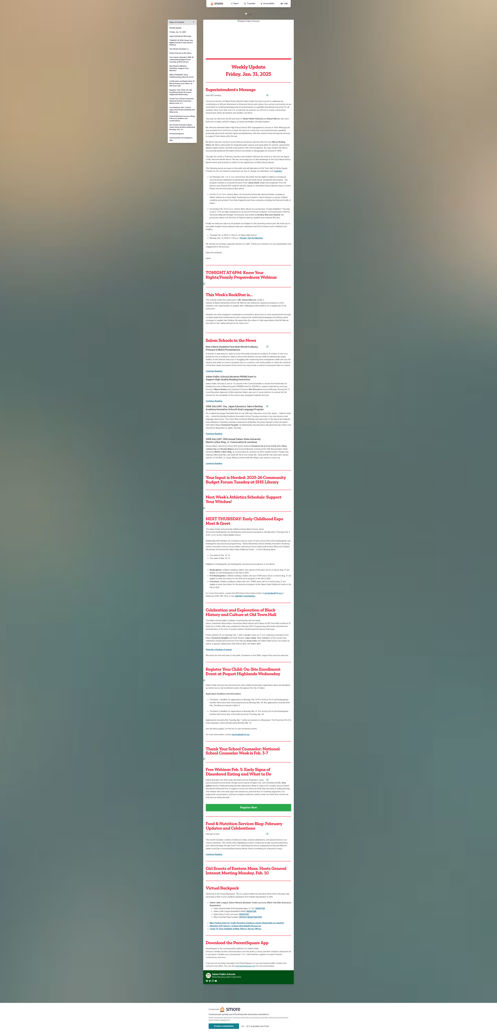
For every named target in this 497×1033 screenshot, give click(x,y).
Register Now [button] (248, 807)
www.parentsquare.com (245, 966)
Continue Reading (214, 371)
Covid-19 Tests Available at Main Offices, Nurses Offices (235, 929)
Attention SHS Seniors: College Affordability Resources (235, 926)
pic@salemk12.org (240, 734)
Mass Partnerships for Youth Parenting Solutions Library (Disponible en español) (247, 923)
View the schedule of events (219, 649)
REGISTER (260, 908)
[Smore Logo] (216, 4)
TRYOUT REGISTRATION (250, 917)
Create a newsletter (224, 1026)
